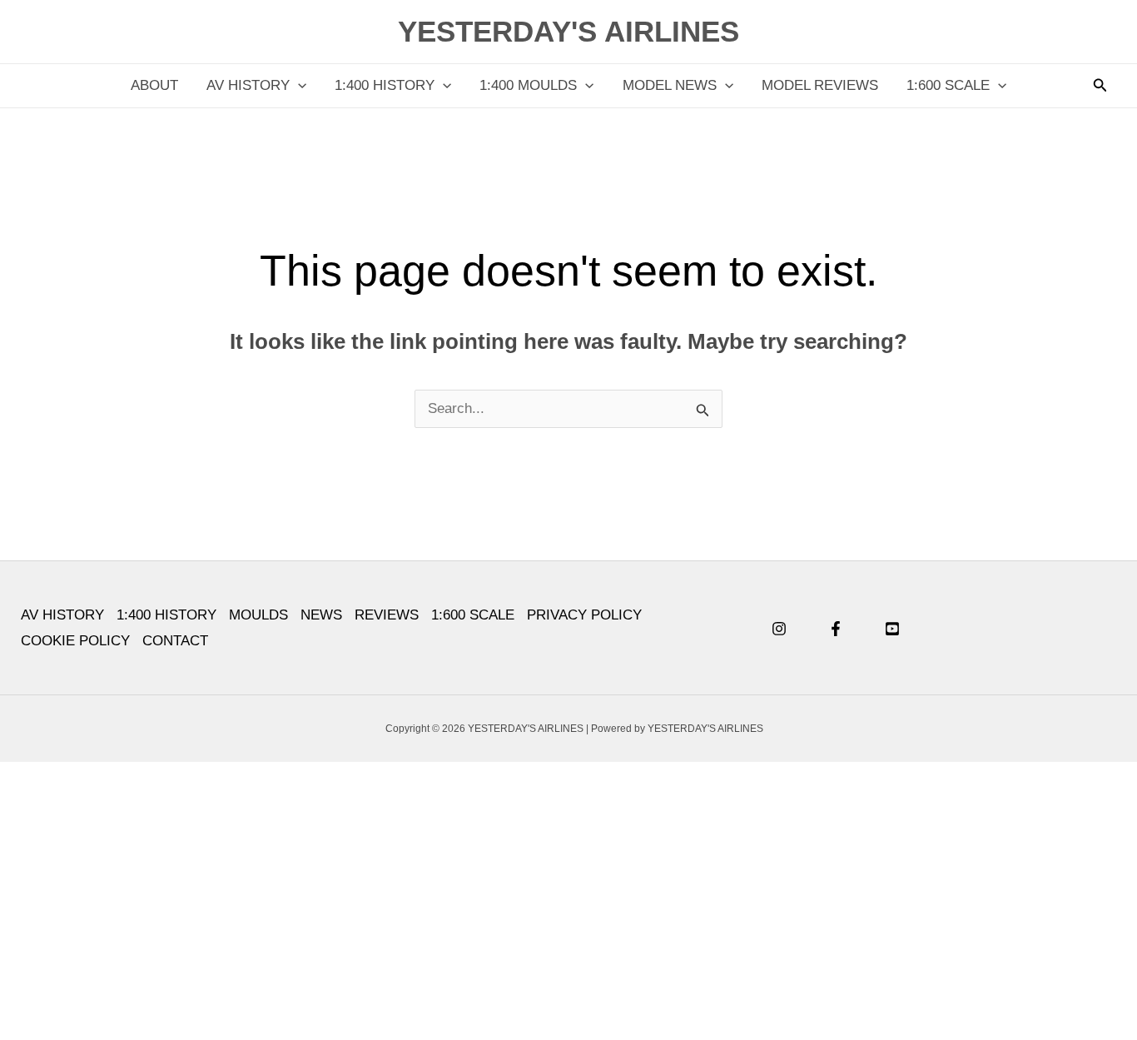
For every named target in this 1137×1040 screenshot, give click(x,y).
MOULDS (258, 615)
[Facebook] (835, 628)
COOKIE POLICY (75, 641)
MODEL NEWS (670, 85)
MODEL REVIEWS (820, 85)
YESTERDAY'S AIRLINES (568, 31)
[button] (298, 85)
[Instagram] (779, 628)
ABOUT (154, 85)
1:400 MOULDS (528, 85)
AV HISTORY (248, 85)
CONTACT (175, 641)
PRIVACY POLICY (584, 615)
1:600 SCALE (948, 85)
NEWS (321, 615)
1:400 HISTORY (384, 85)
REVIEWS (387, 615)
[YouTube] (892, 628)
